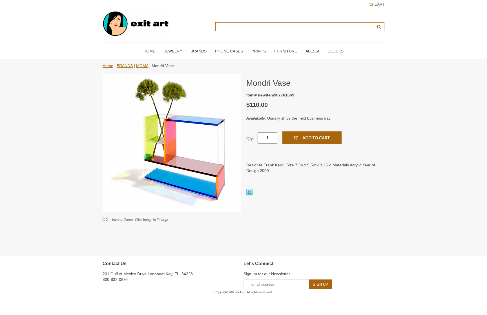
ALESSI (312, 51)
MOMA (142, 65)
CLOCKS (335, 51)
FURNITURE (285, 51)
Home (149, 51)
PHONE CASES (229, 51)
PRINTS (258, 51)
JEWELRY (173, 51)
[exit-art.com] (136, 23)
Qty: (250, 138)
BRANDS (199, 51)
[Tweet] (249, 194)
